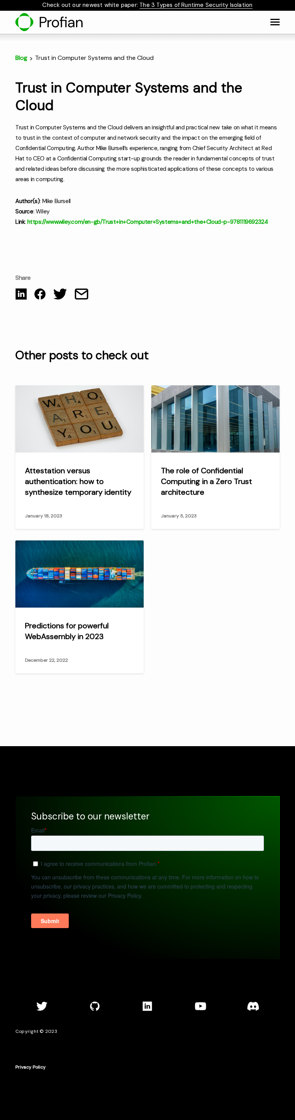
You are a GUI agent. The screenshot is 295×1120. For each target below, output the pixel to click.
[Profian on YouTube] (200, 1009)
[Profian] (49, 22)
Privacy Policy (30, 1067)
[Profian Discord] (253, 1009)
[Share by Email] (81, 295)
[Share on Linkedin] (21, 295)
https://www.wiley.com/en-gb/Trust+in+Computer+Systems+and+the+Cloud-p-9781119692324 (147, 222)
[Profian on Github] (95, 1009)
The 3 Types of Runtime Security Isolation (195, 5)
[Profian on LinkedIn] (147, 1009)
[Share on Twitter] (60, 295)
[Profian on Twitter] (42, 1009)
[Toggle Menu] (275, 22)
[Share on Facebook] (40, 295)
